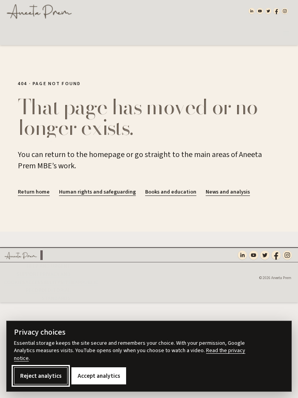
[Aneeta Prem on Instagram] (284, 11)
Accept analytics (99, 376)
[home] (37, 11)
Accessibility (42, 282)
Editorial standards (56, 294)
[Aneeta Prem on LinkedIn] (251, 11)
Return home (34, 192)
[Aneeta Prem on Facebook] (276, 11)
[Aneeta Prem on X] (268, 11)
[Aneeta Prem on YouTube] (259, 11)
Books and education (170, 192)
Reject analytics (41, 376)
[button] (286, 33)
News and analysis (228, 192)
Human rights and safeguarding (97, 192)
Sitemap (70, 282)
